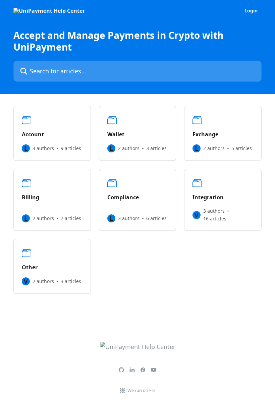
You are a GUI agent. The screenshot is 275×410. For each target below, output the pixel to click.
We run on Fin (141, 390)
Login (251, 10)
